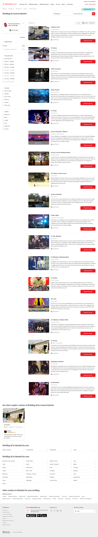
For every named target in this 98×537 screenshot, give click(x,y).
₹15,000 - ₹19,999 (9, 64)
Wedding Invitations (12, 496)
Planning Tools (23, 4)
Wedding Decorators (37, 498)
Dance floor (7, 105)
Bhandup (76, 470)
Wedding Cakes (47, 498)
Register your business (8, 516)
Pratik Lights (55, 215)
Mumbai (25, 8)
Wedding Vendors (44, 4)
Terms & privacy (6, 512)
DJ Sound (54, 341)
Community (70, 4)
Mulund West (77, 477)
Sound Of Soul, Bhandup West (60, 152)
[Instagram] (60, 510)
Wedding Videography (18, 498)
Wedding (5, 8)
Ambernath (5, 477)
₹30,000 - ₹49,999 (9, 73)
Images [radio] (86, 23)
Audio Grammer (56, 69)
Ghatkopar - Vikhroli (31, 474)
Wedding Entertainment (74, 496)
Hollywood (7, 126)
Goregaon (52, 470)
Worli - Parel (29, 470)
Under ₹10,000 (8, 58)
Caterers (4, 496)
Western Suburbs (7, 450)
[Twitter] (54, 510)
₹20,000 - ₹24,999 (9, 67)
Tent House (64, 496)
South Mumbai (29, 450)
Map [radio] (93, 23)
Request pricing (88, 40)
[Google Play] (42, 516)
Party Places (75, 498)
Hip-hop (6, 129)
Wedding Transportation (54, 496)
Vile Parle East (53, 480)
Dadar (27, 464)
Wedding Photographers (32, 496)
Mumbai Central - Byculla (9, 461)
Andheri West (29, 461)
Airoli (75, 474)
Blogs (63, 4)
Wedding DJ (11, 8)
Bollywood (7, 114)
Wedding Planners (7, 498)
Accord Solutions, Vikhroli (59, 132)
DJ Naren (54, 48)
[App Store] (31, 516)
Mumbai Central (54, 461)
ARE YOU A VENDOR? (90, 1)
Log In (86, 4)
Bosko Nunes (55, 90)
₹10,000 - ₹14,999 (9, 61)
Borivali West (29, 477)
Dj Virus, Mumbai (56, 194)
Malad (75, 464)
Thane (75, 450)
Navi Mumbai (53, 450)
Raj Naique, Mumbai (57, 361)
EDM (6, 117)
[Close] (23, 23)
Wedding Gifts (22, 496)
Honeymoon (27, 498)
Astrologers (68, 498)
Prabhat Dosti (55, 27)
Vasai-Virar (52, 474)
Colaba (4, 470)
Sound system (8, 91)
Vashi (4, 464)
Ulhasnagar (29, 480)
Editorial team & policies (8, 520)
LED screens (8, 96)
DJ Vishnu (54, 278)
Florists (83, 496)
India (78, 511)
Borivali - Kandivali (54, 464)
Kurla (51, 467)
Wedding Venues (33, 4)
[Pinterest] (57, 510)
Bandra (4, 467)
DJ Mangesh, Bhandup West (60, 257)
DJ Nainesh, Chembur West (59, 320)
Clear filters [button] (22, 37)
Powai (4, 480)
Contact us (5, 510)
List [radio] (79, 23)
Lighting (6, 94)
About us (5, 518)
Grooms (58, 4)
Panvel (4, 483)
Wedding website (6, 524)
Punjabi (6, 120)
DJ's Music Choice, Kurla (58, 173)
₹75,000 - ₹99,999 (9, 79)
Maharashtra (19, 8)
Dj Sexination (55, 382)
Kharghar (52, 477)
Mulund (75, 480)
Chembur (76, 467)
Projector (7, 99)
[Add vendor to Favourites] (47, 28)
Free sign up (92, 4)
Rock (6, 123)
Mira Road (5, 474)
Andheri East (29, 467)
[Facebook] (51, 510)
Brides (52, 4)
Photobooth (60, 498)
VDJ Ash (53, 299)
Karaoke (7, 102)
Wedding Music (43, 496)
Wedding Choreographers (86, 498)
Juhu (75, 461)
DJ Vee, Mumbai (56, 236)
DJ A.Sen (54, 111)
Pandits (54, 498)
